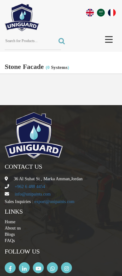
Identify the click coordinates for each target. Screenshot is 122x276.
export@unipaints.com (54, 201)
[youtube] (38, 267)
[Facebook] (10, 267)
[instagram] (66, 267)
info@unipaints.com (33, 194)
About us (13, 228)
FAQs (10, 240)
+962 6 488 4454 (30, 186)
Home (10, 222)
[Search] (59, 41)
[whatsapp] (52, 267)
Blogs (10, 234)
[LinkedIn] (24, 267)
